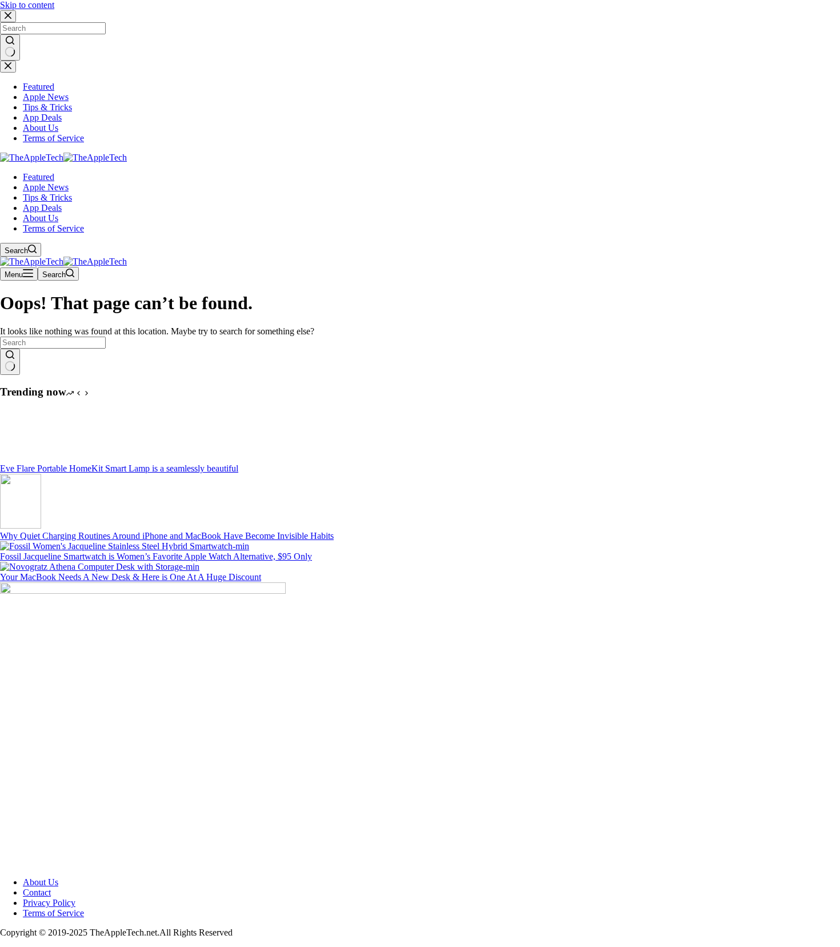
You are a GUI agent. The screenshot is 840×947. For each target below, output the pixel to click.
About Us (40, 882)
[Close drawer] (8, 67)
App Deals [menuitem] (42, 117)
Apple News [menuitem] (46, 97)
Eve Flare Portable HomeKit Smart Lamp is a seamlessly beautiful (119, 468)
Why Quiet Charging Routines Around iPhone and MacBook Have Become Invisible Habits (167, 536)
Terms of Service (53, 913)
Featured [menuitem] (38, 86)
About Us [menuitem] (40, 128)
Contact (37, 892)
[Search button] (10, 47)
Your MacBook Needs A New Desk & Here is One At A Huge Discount (130, 577)
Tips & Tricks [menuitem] (47, 107)
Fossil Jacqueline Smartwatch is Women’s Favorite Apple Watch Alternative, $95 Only (156, 556)
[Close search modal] (8, 16)
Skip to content (27, 5)
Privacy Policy (49, 903)
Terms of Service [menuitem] (53, 138)
